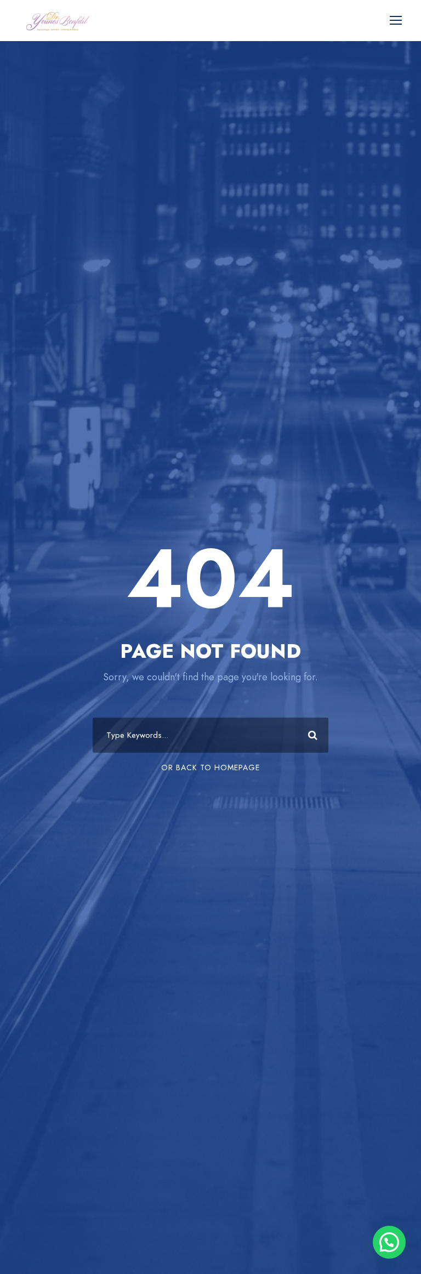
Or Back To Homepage (210, 767)
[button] (389, 1242)
